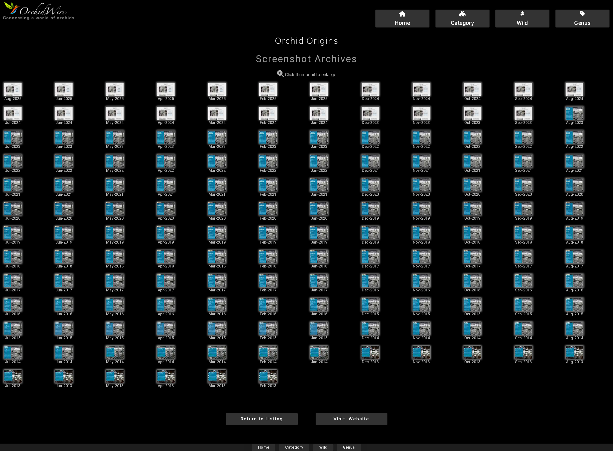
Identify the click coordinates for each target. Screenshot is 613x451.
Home (263, 447)
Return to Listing (262, 419)
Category (294, 447)
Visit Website (351, 419)
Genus (349, 447)
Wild (323, 447)
